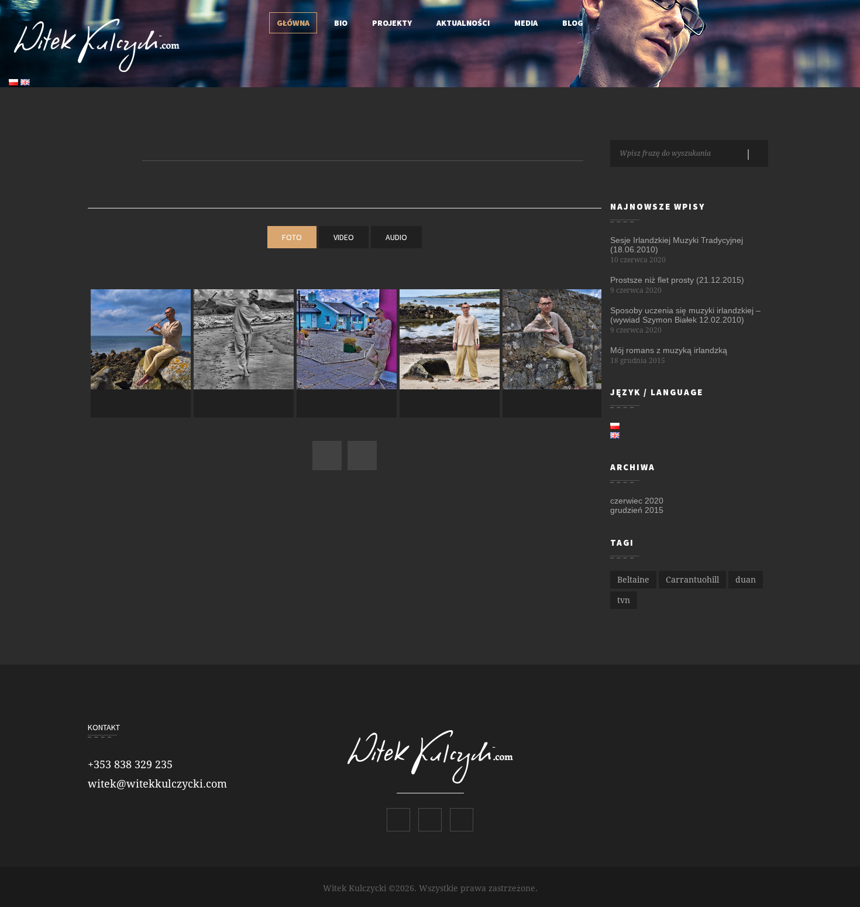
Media (526, 23)
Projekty (392, 23)
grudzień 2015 (636, 510)
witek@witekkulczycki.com (157, 784)
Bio (341, 23)
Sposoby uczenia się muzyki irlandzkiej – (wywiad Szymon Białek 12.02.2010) (685, 315)
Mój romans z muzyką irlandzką (668, 350)
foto (292, 237)
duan (745, 579)
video (343, 237)
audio (396, 237)
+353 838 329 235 (130, 764)
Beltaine (633, 579)
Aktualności (463, 23)
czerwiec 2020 (636, 500)
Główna (293, 23)
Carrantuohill (692, 579)
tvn (623, 600)
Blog (572, 23)
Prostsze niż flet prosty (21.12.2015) (677, 280)
